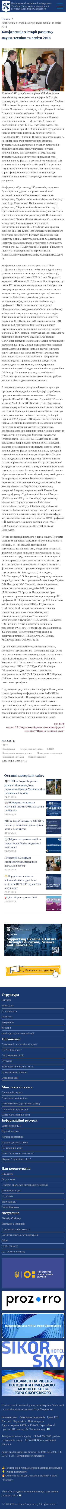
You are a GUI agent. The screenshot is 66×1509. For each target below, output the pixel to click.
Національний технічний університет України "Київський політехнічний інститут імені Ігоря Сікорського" (31, 6)
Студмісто (7, 1061)
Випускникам (9, 1201)
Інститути (7, 1016)
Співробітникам (10, 1207)
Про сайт (6, 1421)
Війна (5, 1240)
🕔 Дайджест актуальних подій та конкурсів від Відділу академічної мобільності (23, 843)
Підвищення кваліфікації (15, 1109)
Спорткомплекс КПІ (12, 1055)
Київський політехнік (13, 757)
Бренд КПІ (52, 1417)
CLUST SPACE (10, 1246)
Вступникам (8, 1179)
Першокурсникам (11, 1190)
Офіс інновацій (10, 1077)
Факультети (8, 1022)
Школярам (7, 1174)
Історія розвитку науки (31, 749)
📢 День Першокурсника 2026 (21, 897)
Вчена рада (7, 1005)
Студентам (7, 1196)
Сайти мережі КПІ (11, 1126)
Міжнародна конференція (49, 753)
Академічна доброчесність (16, 1229)
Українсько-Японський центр (17, 1066)
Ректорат (6, 1000)
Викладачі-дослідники (13, 1224)
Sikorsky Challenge (11, 1218)
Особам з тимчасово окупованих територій (25, 1185)
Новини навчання (37, 757)
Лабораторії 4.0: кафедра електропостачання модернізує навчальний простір (21, 861)
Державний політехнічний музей (19, 1044)
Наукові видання (10, 1131)
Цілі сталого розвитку (13, 1251)
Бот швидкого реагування (30, 1456)
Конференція (8, 749)
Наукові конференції (12, 1137)
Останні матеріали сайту (24, 775)
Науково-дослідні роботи (15, 1142)
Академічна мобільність (14, 1098)
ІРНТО (50, 749)
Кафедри (6, 1027)
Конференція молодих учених (17, 753)
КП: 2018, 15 (8, 741)
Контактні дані (9, 1417)
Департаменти (9, 1011)
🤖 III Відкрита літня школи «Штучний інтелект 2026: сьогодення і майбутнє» (24, 806)
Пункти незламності (16, 1471)
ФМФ (5, 745)
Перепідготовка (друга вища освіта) (21, 1103)
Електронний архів (12, 1148)
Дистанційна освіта (12, 1092)
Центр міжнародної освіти (16, 1114)
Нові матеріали (36, 1421)
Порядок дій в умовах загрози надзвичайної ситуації (33, 1468)
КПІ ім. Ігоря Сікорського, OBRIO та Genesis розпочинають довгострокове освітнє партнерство (24, 825)
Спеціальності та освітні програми (20, 1235)
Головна (6, 19)
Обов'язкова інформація (32, 1417)
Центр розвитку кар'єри (14, 1072)
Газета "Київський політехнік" (18, 1153)
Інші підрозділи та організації (18, 1033)
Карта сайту (19, 1421)
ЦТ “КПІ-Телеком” (12, 1050)
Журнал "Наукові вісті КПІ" (16, 1159)
